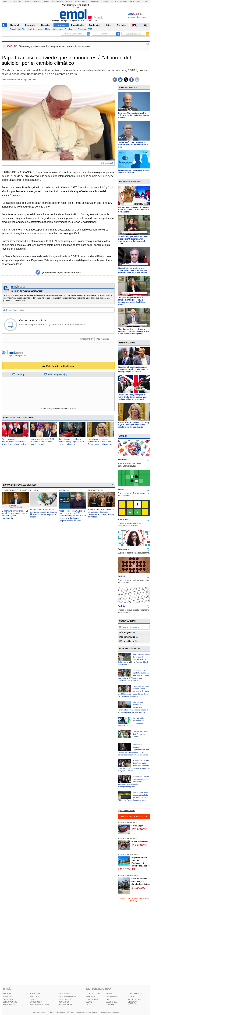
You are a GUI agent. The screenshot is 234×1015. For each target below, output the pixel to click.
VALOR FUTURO (135, 999)
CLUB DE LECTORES (94, 994)
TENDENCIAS (35, 994)
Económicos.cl (108, 1)
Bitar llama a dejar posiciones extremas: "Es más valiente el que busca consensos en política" (133, 331)
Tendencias (94, 25)
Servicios (121, 25)
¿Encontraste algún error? (61, 272)
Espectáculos (77, 25)
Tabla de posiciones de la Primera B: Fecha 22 (140, 734)
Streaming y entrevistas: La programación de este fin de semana (54, 46)
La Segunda (135, 1)
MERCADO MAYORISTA (133, 1003)
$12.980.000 (139, 845)
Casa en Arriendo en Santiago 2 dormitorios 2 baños (140, 881)
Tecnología (15, 29)
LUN (107, 999)
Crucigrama (123, 549)
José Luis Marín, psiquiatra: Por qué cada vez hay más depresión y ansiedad (133, 115)
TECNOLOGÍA (9, 1005)
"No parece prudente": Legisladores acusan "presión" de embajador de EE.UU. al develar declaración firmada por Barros (133, 750)
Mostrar (75, 7)
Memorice (123, 519)
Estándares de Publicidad (109, 1012)
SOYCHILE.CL (111, 1005)
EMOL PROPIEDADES (67, 996)
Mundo (61, 25)
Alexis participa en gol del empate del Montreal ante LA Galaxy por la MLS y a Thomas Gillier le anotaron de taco (133, 659)
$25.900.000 (139, 829)
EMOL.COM (90, 996)
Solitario (122, 576)
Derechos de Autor (39, 1012)
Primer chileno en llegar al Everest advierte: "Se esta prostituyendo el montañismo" (133, 209)
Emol (5, 1)
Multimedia (50, 29)
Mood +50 (64, 490)
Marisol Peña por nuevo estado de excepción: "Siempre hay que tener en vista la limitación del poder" (133, 240)
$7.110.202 (138, 887)
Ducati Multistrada (139, 842)
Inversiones (57, 1)
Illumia (34, 490)
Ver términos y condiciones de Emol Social (58, 408)
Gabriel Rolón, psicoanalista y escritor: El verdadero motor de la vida (133, 144)
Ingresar (131, 17)
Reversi (121, 489)
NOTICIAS (7, 994)
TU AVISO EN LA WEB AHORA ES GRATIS (133, 900)
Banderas (122, 459)
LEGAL (88, 1005)
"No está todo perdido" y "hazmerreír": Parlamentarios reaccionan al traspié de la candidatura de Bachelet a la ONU (133, 707)
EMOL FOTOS (36, 1002)
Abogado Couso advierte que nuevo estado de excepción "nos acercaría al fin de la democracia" (133, 270)
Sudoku (121, 606)
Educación (26, 29)
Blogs (28, 1)
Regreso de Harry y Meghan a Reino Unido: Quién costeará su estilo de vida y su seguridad (132, 397)
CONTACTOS (63, 1002)
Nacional (14, 25)
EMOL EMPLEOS (65, 999)
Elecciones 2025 (85, 29)
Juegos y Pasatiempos (66, 29)
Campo (46, 1)
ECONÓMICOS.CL (135, 994)
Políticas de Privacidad (56, 1012)
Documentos (37, 29)
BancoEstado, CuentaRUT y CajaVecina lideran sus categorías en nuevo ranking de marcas (101, 513)
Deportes (45, 25)
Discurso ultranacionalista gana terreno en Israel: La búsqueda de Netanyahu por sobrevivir (133, 369)
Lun (145, 1)
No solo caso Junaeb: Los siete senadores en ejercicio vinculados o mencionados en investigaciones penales (134, 782)
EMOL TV (34, 999)
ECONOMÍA (8, 996)
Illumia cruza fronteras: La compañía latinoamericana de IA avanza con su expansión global (43, 513)
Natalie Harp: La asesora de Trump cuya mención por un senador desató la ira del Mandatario (133, 424)
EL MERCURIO (92, 999)
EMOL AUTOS (64, 994)
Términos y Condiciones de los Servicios (82, 1012)
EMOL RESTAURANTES (39, 1005)
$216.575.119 (126, 869)
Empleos (94, 1)
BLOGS (89, 1002)
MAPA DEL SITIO (65, 1005)
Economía (30, 25)
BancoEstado (95, 490)
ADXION (131, 996)
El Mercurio (16, 1)
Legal (37, 1)
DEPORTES (8, 999)
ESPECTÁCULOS (10, 1002)
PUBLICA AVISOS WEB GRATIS (133, 817)
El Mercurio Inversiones (15, 490)
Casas (124, 1)
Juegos (123, 436)
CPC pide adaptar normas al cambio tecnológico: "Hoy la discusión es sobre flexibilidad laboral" (131, 301)
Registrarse (141, 17)
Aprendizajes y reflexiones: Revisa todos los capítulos (133, 171)
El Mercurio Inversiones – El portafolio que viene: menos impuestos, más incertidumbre (15, 514)
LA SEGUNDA (111, 1002)
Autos (69, 1)
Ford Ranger (137, 826)
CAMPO (109, 994)
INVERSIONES (111, 996)
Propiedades (81, 1)
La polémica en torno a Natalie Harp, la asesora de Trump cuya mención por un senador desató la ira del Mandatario (100, 444)
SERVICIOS (34, 996)
